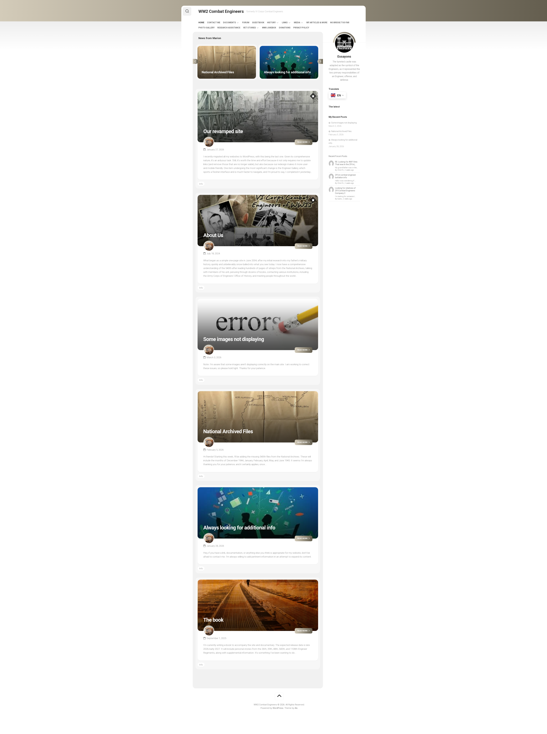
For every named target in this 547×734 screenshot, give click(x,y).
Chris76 (340, 170)
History (271, 22)
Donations (284, 28)
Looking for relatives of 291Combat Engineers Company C (345, 190)
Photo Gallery (206, 28)
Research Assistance (228, 28)
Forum (245, 22)
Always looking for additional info (275, 47)
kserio (339, 199)
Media (297, 22)
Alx (296, 708)
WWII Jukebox (269, 28)
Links (285, 22)
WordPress (278, 708)
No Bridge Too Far (339, 22)
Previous (195, 61)
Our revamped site (223, 131)
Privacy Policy (301, 28)
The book (213, 620)
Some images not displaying (233, 339)
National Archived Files (208, 47)
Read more (302, 142)
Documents (229, 22)
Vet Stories (249, 28)
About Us (213, 235)
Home (201, 22)
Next (320, 61)
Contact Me (213, 22)
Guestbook (258, 22)
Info (201, 184)
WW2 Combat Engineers (221, 11)
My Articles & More (316, 22)
